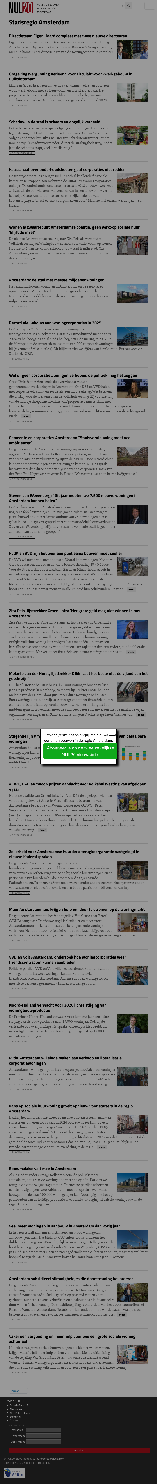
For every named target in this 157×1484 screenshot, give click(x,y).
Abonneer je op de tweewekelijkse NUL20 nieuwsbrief (80, 751)
